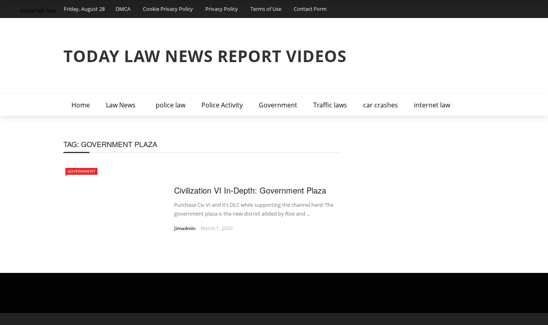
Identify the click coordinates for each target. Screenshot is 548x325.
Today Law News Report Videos (205, 56)
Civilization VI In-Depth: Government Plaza (250, 190)
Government (278, 105)
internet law (432, 105)
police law (170, 105)
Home (80, 105)
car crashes (380, 105)
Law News (121, 105)
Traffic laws (330, 105)
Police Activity (222, 105)
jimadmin (185, 228)
